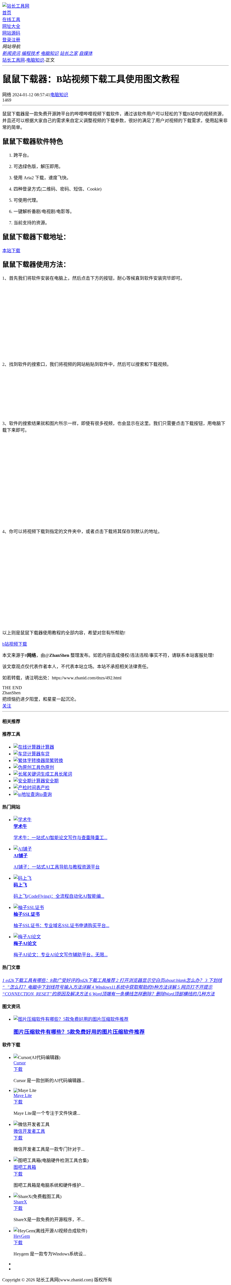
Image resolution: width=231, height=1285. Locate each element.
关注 (6, 706)
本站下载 (11, 250)
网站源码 (11, 33)
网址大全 (11, 26)
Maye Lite (23, 1095)
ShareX (20, 1201)
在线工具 (11, 19)
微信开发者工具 (29, 1131)
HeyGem (22, 1236)
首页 (6, 12)
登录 (6, 39)
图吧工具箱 (25, 1167)
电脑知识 (35, 60)
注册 (15, 39)
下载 (18, 1069)
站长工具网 (13, 60)
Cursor (20, 1062)
